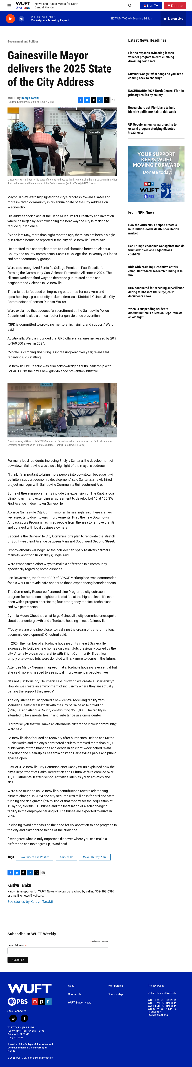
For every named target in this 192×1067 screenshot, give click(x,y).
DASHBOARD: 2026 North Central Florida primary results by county (156, 93)
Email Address (17, 945)
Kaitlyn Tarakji (30, 98)
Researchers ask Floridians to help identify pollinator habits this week (152, 110)
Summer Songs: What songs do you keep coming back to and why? (155, 76)
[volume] (21, 19)
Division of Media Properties (38, 1058)
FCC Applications (158, 1015)
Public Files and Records (162, 993)
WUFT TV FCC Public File (162, 1003)
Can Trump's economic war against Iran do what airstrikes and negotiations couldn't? (156, 250)
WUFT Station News (79, 1002)
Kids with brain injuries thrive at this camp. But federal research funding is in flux (155, 271)
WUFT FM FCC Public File (162, 1000)
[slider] (27, 19)
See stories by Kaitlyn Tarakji (30, 901)
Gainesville (66, 857)
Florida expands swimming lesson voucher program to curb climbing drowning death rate (151, 57)
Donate (177, 6)
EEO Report (154, 1012)
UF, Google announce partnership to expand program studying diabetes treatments (152, 128)
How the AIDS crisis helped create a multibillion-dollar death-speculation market (153, 229)
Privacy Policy (156, 985)
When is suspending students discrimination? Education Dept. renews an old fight (155, 313)
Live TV (152, 5)
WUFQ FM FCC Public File (162, 1009)
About (71, 985)
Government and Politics (23, 41)
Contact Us (74, 994)
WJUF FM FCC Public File (162, 1006)
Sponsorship (115, 994)
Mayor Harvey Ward (95, 857)
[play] (10, 19)
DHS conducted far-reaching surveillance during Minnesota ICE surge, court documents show (156, 292)
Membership (115, 985)
